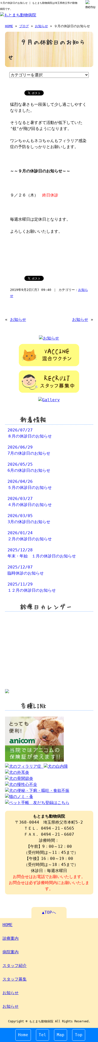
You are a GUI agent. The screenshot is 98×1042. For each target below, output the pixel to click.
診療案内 (11, 938)
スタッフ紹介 (15, 965)
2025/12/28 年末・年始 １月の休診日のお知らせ (42, 553)
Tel (42, 1034)
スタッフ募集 (15, 979)
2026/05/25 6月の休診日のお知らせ (29, 467)
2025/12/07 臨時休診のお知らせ (26, 570)
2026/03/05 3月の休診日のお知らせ (29, 518)
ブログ (24, 26)
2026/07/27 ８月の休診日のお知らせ (30, 433)
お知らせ (41, 26)
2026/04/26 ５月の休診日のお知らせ (30, 484)
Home (23, 1034)
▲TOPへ (49, 912)
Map (60, 1034)
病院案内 (11, 952)
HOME (9, 26)
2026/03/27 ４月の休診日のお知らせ (30, 501)
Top (78, 1034)
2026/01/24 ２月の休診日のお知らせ (30, 535)
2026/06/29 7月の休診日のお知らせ (29, 450)
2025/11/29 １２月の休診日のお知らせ (32, 587)
